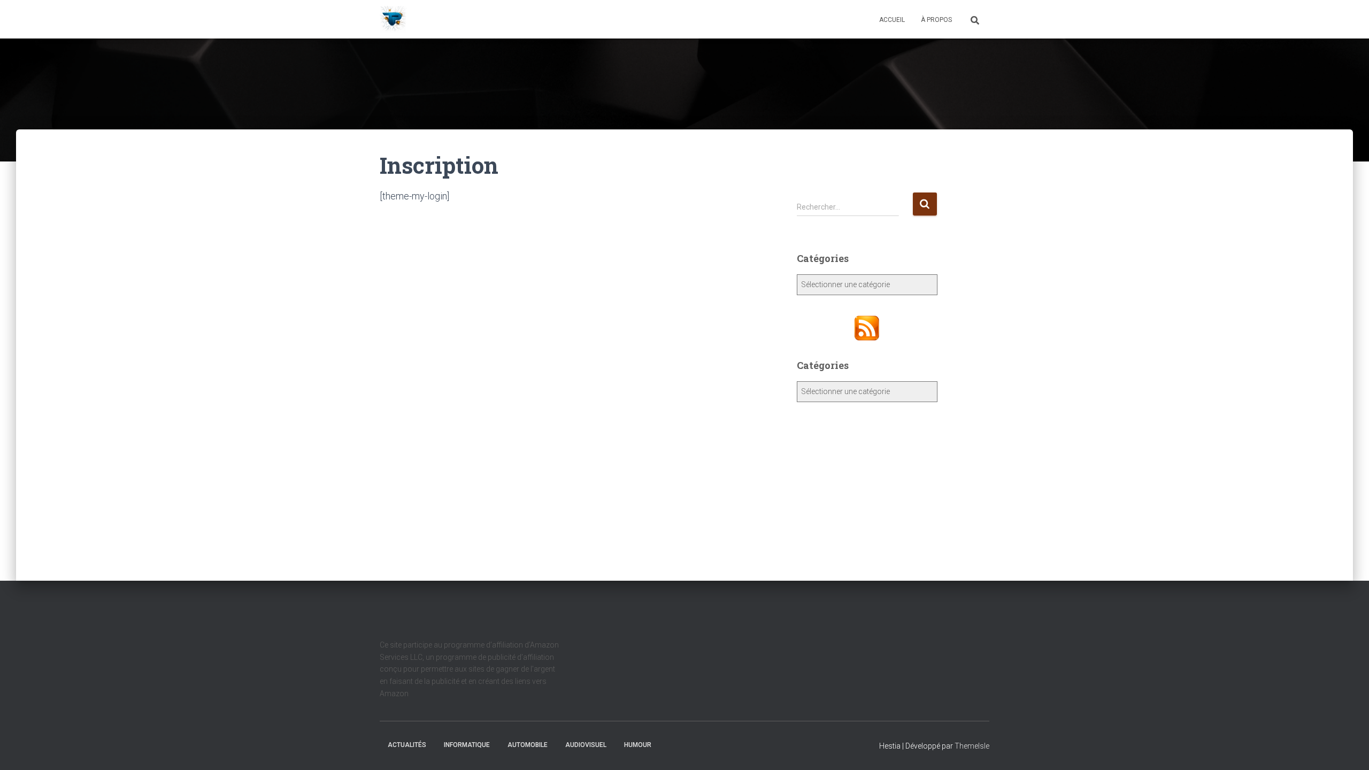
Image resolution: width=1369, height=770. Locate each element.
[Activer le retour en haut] (1348, 748)
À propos (936, 20)
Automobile (527, 745)
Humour (637, 745)
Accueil (892, 20)
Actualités (407, 745)
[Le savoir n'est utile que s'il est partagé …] (393, 19)
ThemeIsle (972, 746)
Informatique (467, 745)
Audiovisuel (585, 745)
